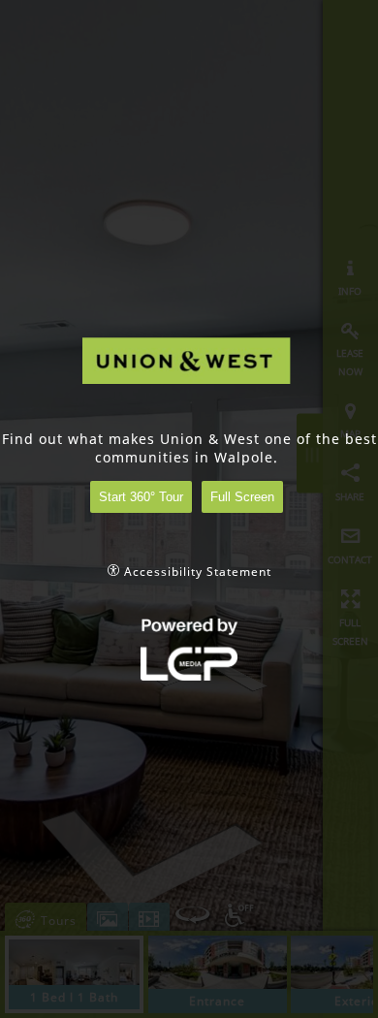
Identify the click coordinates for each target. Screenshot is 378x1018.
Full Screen (242, 497)
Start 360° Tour (141, 497)
